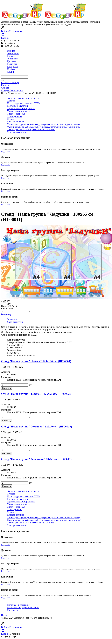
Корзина (5, 38)
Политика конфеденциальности (23, 607)
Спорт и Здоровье (16, 113)
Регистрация (15, 31)
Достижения (13, 610)
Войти (4, 31)
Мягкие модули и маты (18, 111)
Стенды (11, 100)
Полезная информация (18, 605)
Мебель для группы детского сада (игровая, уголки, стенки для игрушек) (43, 124)
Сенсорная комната (16, 132)
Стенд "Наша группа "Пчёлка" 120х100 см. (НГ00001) (36, 361)
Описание (12, 319)
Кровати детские (15, 121)
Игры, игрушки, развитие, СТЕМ (23, 103)
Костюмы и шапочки (17, 106)
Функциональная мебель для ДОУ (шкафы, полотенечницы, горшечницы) (44, 127)
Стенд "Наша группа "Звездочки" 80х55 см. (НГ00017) (36, 459)
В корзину (6, 314)
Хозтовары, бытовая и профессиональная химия (31, 129)
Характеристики (15, 322)
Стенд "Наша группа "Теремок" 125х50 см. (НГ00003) (36, 393)
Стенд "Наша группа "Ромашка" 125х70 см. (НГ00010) (36, 426)
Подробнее (5, 151)
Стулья (10, 119)
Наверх (4, 615)
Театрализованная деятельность (22, 98)
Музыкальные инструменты (21, 108)
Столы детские (14, 116)
